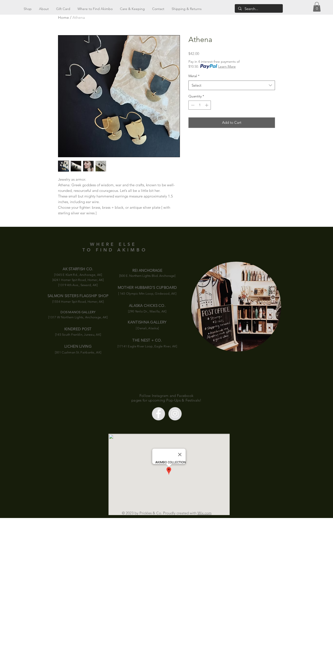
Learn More (227, 66)
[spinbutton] (199, 105)
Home (63, 17)
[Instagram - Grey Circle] (175, 413)
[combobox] (231, 85)
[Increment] (207, 105)
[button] (317, 6)
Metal (193, 76)
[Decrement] (192, 105)
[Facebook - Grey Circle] (158, 413)
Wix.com (204, 513)
